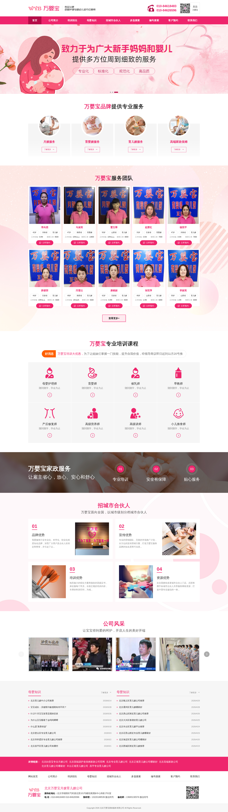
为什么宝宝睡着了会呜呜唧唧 (71, 720)
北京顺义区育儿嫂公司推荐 (159, 701)
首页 (34, 20)
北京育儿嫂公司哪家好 (53, 766)
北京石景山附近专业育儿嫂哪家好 (159, 733)
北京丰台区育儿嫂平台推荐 (159, 726)
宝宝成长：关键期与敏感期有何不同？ (71, 707)
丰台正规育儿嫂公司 (77, 766)
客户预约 (173, 20)
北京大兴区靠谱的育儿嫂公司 (159, 720)
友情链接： (34, 761)
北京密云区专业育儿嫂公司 (71, 733)
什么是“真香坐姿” (71, 726)
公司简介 (53, 20)
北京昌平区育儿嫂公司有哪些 (71, 746)
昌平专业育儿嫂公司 (100, 766)
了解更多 (104, 692)
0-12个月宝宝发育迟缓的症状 (71, 713)
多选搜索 (135, 20)
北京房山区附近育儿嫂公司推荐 (159, 713)
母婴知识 (92, 20)
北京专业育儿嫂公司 (117, 761)
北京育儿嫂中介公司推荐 (71, 701)
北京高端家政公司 (168, 761)
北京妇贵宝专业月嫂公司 (55, 761)
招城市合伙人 (113, 20)
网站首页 (33, 776)
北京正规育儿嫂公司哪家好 (143, 761)
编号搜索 (154, 20)
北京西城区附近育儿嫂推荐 (159, 746)
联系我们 (192, 20)
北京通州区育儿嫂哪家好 (159, 707)
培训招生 (72, 20)
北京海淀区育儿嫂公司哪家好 (159, 739)
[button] (112, 92)
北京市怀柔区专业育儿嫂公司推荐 (71, 739)
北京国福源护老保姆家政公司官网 (87, 761)
